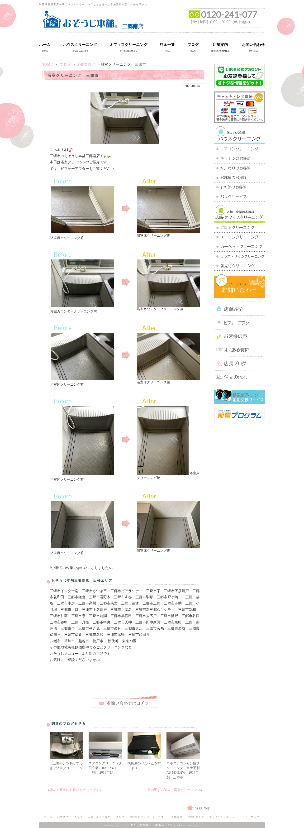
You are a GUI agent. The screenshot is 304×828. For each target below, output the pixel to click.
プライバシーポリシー (223, 817)
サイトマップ (251, 817)
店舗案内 (220, 45)
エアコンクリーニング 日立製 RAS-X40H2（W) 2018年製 (107, 767)
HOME (47, 64)
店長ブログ (85, 64)
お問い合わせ (253, 45)
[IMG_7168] (168, 231)
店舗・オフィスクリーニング (106, 817)
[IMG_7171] (168, 378)
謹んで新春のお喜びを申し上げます (76, 790)
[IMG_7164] (88, 473)
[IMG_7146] (82, 231)
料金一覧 (167, 45)
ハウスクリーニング (80, 45)
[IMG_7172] (168, 546)
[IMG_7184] (163, 473)
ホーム (45, 45)
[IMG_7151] (82, 546)
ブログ (193, 45)
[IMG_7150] (82, 378)
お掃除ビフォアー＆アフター (147, 817)
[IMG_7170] (168, 305)
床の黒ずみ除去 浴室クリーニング (173, 790)
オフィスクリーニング (128, 45)
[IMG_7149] (82, 305)
